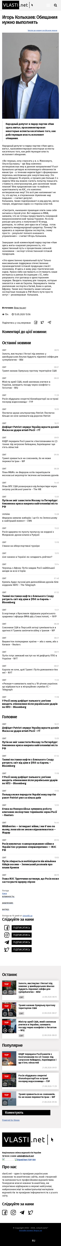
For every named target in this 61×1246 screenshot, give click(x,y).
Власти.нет (20, 307)
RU (33, 1240)
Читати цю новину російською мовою (42, 30)
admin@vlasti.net (25, 1156)
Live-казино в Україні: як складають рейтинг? (27, 557)
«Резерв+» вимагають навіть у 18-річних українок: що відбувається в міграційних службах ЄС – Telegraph (30, 686)
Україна (6, 514)
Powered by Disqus (11, 1120)
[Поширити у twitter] (42, 323)
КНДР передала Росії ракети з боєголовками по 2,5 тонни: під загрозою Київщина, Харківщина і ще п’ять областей (29, 444)
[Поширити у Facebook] (35, 323)
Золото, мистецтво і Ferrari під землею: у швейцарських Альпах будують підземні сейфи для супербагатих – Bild (30, 356)
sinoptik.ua (27, 916)
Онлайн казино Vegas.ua (30, 1230)
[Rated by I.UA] (8, 1160)
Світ (4, 350)
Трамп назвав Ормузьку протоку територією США (29, 370)
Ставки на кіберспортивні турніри (21, 546)
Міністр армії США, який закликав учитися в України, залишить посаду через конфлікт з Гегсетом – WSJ (26, 384)
